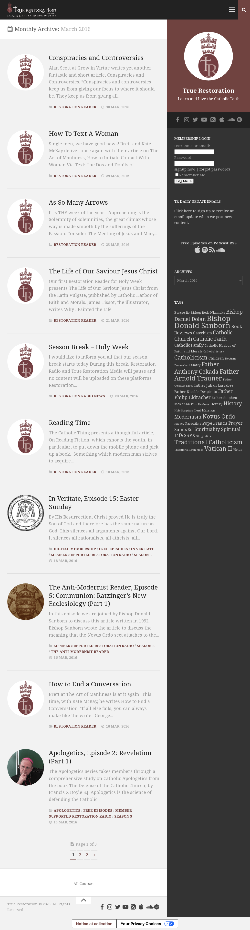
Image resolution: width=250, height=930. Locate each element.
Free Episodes (113, 549)
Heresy (216, 404)
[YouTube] (125, 907)
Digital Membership (75, 549)
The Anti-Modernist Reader (80, 652)
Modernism (187, 417)
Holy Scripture (183, 410)
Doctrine (230, 358)
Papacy (179, 423)
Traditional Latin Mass (188, 449)
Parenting (193, 423)
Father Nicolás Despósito (195, 392)
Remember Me (192, 175)
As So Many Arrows (78, 202)
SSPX (189, 435)
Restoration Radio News (79, 396)
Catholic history (213, 351)
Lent (197, 410)
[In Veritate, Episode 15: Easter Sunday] (25, 513)
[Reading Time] (25, 437)
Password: (183, 157)
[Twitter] (118, 907)
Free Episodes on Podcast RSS (208, 243)
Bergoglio (182, 312)
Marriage (208, 410)
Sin (191, 429)
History (232, 403)
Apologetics (67, 810)
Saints (180, 429)
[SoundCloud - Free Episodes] (149, 907)
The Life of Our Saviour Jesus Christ (103, 271)
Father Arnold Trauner (206, 375)
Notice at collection (94, 923)
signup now (184, 169)
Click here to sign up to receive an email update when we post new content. (204, 217)
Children (216, 358)
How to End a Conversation (90, 684)
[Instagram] (110, 907)
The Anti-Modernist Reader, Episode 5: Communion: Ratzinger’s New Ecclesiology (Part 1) (103, 596)
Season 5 (143, 555)
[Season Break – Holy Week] (25, 361)
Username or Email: (192, 146)
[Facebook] (102, 907)
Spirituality (207, 429)
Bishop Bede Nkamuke (208, 312)
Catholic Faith (210, 339)
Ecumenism (181, 365)
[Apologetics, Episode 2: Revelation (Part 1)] (25, 767)
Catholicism (191, 357)
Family (194, 365)
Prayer (236, 423)
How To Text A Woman (83, 133)
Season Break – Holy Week (89, 347)
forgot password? (214, 169)
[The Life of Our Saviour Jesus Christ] (25, 285)
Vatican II (218, 448)
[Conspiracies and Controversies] (25, 72)
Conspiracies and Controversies (96, 57)
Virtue (237, 449)
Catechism (202, 333)
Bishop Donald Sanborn (202, 322)
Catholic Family (189, 345)
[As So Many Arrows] (25, 217)
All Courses (83, 883)
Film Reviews (200, 404)
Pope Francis (215, 423)
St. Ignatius (203, 436)
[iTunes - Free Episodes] (141, 907)
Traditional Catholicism (208, 442)
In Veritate (142, 549)
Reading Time (70, 422)
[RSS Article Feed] (133, 907)
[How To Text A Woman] (25, 148)
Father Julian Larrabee (213, 385)
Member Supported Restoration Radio (91, 555)
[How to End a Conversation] (25, 698)
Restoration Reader (75, 107)
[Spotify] (157, 907)
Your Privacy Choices (141, 923)
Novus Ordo (218, 416)
